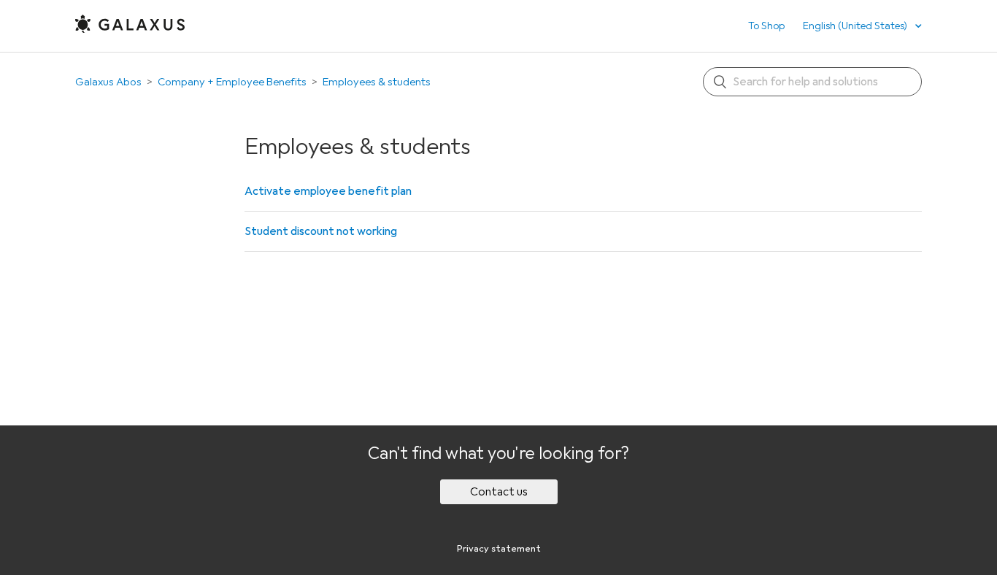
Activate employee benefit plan (328, 191)
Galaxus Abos (108, 82)
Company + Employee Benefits (232, 82)
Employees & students (377, 82)
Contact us (499, 492)
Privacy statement (499, 549)
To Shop (766, 26)
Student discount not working (321, 231)
